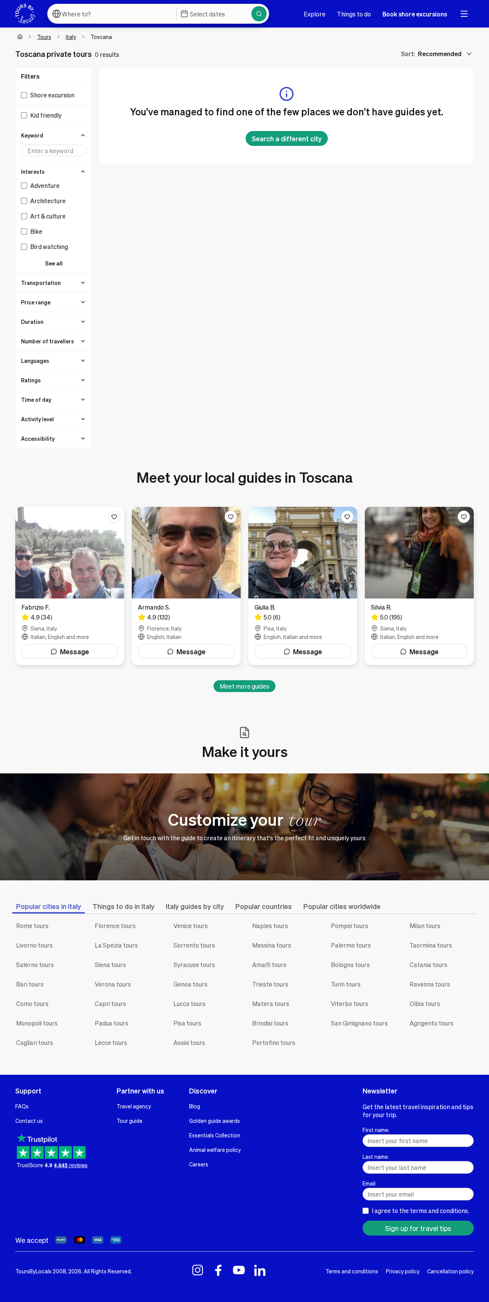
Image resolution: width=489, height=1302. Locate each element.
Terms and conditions (351, 1271)
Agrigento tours (431, 1023)
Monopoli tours (37, 1023)
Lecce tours (111, 1042)
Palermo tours (351, 945)
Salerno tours (35, 965)
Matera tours (270, 1004)
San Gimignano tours (359, 1023)
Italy (71, 36)
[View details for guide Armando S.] (186, 586)
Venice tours (190, 926)
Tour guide (129, 1120)
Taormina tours (431, 945)
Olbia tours (425, 1004)
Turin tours (346, 984)
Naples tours (270, 926)
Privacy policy (402, 1271)
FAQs (22, 1106)
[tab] (48, 906)
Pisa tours (187, 1023)
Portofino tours (273, 1042)
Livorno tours (34, 945)
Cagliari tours (34, 1042)
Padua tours (111, 1023)
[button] (54, 135)
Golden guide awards (214, 1120)
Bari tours (30, 984)
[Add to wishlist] (114, 517)
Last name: (376, 1156)
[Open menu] (464, 13)
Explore (314, 14)
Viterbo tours (349, 1004)
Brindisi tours (270, 1023)
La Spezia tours (116, 945)
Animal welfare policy (215, 1149)
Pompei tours (349, 926)
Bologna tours (350, 965)
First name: (376, 1129)
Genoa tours (190, 984)
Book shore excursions (414, 14)
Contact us (29, 1120)
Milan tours (425, 926)
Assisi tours (189, 1042)
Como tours (32, 1004)
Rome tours (32, 926)
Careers (198, 1164)
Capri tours (110, 1004)
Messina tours (271, 945)
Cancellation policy (450, 1271)
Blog (194, 1106)
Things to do (354, 14)
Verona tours (113, 984)
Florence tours (115, 926)
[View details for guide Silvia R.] (419, 586)
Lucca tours (189, 1004)
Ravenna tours (430, 984)
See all (54, 263)
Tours (44, 36)
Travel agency (134, 1106)
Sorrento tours (194, 945)
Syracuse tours (194, 965)
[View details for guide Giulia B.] (302, 586)
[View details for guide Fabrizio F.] (69, 586)
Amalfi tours (269, 965)
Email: (369, 1183)
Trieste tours (270, 984)
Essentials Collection (214, 1135)
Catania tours (428, 965)
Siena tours (110, 965)
